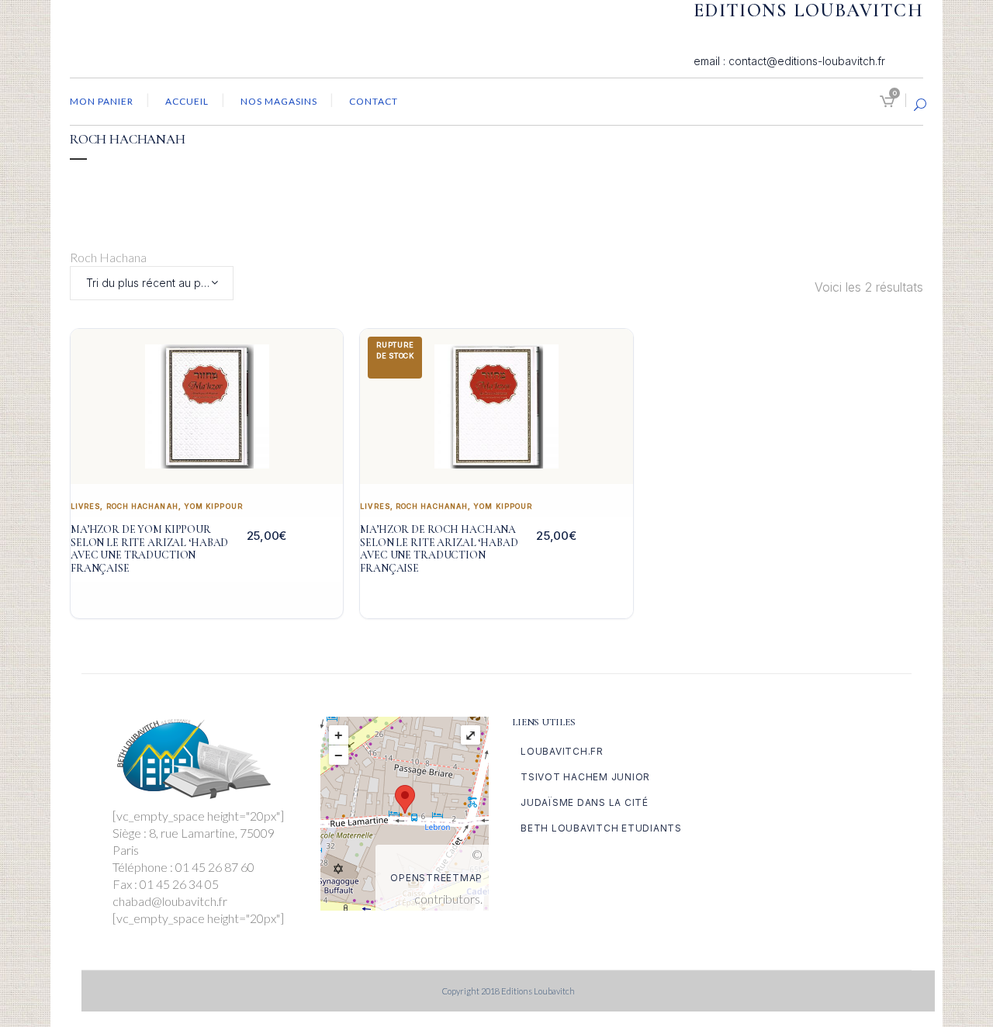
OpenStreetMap (436, 877)
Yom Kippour (213, 506)
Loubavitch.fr (562, 751)
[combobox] (152, 283)
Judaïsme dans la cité (585, 802)
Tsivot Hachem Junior (585, 777)
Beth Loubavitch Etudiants (601, 828)
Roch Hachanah (142, 506)
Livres (85, 506)
